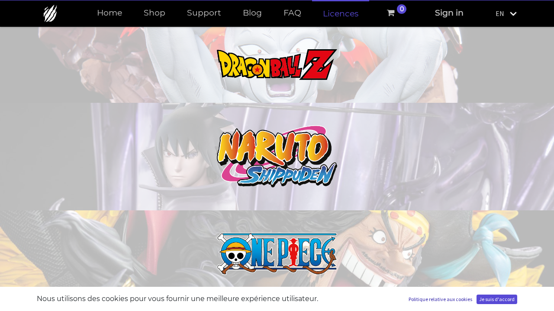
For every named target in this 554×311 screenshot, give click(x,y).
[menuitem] (109, 13)
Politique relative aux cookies (440, 299)
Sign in (449, 13)
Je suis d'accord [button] (497, 299)
